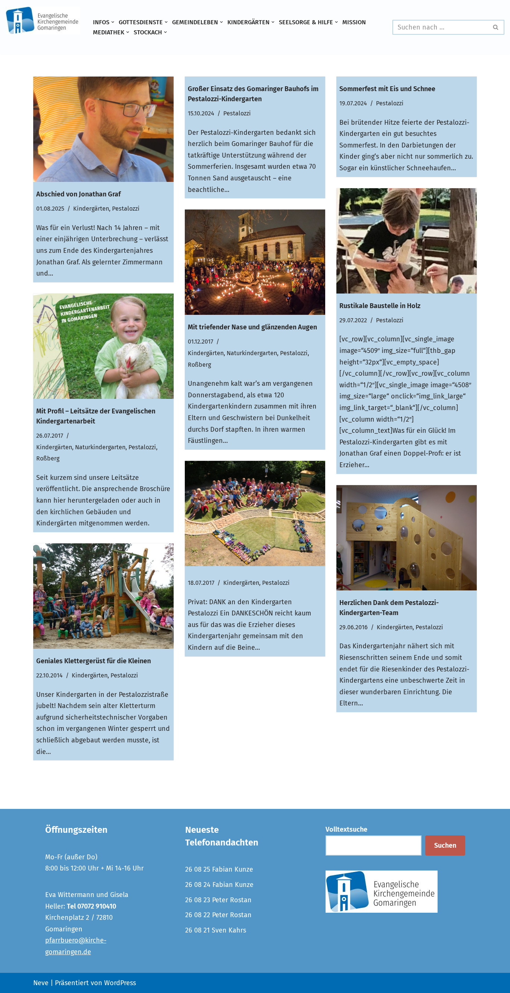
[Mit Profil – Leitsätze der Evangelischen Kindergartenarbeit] (103, 346)
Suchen (445, 845)
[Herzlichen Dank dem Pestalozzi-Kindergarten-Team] (406, 537)
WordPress (120, 983)
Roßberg (199, 364)
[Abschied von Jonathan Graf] (103, 129)
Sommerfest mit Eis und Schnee (387, 89)
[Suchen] (496, 27)
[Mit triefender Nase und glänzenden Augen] (255, 262)
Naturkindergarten (252, 353)
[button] (112, 22)
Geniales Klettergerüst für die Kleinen (93, 661)
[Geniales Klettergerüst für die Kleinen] (103, 596)
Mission (354, 22)
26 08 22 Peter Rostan (218, 915)
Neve (41, 983)
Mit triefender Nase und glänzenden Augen (252, 327)
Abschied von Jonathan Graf (78, 194)
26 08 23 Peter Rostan (218, 900)
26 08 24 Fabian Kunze (219, 885)
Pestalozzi (126, 208)
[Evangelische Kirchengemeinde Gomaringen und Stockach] (43, 20)
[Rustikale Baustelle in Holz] (406, 241)
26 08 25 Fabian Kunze (219, 869)
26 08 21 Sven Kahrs (215, 930)
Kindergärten (91, 208)
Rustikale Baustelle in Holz (379, 306)
